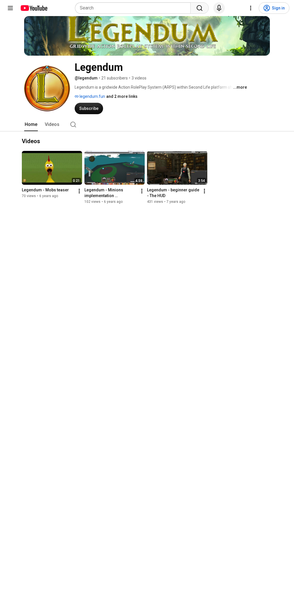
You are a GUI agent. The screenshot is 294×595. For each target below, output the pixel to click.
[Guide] (10, 8)
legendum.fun (92, 96)
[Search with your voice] (219, 8)
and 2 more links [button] (122, 96)
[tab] (31, 124)
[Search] (199, 8)
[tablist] (147, 124)
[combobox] (134, 8)
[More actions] (79, 191)
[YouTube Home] (33, 8)
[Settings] (250, 8)
